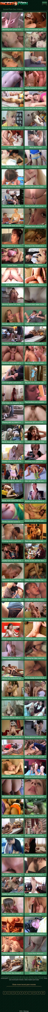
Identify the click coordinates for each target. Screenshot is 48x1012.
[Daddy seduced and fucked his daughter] (13, 885)
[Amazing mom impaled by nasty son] (13, 747)
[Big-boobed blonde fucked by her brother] (35, 885)
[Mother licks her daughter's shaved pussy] (35, 787)
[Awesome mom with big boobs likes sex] (13, 767)
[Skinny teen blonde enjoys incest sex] (35, 177)
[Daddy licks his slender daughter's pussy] (13, 551)
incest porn (4, 978)
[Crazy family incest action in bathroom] (13, 39)
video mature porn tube (31, 980)
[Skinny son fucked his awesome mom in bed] (13, 669)
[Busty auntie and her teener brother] (35, 551)
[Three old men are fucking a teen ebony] (13, 807)
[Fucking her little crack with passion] (35, 649)
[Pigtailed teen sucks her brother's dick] (35, 216)
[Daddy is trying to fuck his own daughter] (13, 452)
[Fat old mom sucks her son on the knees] (35, 610)
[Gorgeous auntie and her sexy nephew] (35, 689)
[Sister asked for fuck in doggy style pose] (13, 629)
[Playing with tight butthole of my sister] (13, 334)
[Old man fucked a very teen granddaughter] (35, 708)
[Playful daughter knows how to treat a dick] (13, 472)
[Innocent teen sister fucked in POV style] (35, 295)
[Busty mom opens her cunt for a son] (13, 491)
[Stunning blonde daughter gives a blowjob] (13, 197)
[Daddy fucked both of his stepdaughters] (35, 197)
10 (43, 993)
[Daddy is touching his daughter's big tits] (35, 59)
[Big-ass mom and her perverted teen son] (35, 373)
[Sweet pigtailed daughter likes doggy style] (13, 649)
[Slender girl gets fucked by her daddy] (13, 826)
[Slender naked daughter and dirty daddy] (13, 99)
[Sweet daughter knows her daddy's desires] (13, 689)
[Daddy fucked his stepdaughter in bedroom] (13, 177)
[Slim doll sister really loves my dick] (35, 472)
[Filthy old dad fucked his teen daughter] (35, 39)
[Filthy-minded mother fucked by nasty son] (35, 571)
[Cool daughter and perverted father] (13, 373)
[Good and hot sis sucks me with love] (35, 99)
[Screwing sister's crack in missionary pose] (35, 629)
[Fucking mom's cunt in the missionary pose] (13, 532)
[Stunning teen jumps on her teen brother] (13, 20)
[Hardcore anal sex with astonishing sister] (13, 354)
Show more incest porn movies (24, 984)
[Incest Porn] (14, 3)
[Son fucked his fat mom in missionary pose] (13, 236)
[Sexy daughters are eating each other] (35, 354)
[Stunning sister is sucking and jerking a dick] (35, 826)
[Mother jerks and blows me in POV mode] (35, 491)
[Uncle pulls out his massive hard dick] (35, 590)
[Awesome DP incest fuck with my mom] (35, 413)
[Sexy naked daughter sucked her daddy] (35, 846)
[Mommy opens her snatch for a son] (13, 295)
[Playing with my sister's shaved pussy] (13, 413)
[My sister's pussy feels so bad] (13, 865)
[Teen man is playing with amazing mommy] (35, 532)
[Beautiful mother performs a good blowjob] (13, 314)
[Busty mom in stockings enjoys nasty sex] (35, 865)
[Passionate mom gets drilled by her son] (35, 747)
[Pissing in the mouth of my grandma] (35, 236)
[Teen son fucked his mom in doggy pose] (35, 767)
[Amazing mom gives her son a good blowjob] (35, 452)
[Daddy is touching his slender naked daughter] (35, 118)
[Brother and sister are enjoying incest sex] (13, 728)
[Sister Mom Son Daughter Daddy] (44, 3)
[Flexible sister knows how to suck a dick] (35, 432)
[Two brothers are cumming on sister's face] (35, 393)
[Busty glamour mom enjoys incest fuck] (35, 728)
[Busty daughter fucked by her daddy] (13, 432)
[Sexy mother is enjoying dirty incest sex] (13, 610)
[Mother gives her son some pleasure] (13, 118)
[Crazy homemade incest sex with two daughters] (35, 20)
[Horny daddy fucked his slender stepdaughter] (35, 668)
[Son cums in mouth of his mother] (13, 59)
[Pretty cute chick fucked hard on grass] (35, 807)
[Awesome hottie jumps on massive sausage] (13, 571)
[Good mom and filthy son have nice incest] (35, 511)
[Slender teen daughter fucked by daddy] (35, 334)
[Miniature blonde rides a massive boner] (13, 708)
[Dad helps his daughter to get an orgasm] (13, 393)
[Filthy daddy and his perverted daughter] (35, 314)
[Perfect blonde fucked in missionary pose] (13, 512)
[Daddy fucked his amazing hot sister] (35, 79)
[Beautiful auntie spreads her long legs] (13, 846)
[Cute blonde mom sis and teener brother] (13, 216)
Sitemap (26, 1011)
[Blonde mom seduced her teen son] (13, 590)
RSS (20, 1011)
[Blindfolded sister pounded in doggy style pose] (13, 787)
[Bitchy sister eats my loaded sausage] (13, 79)
